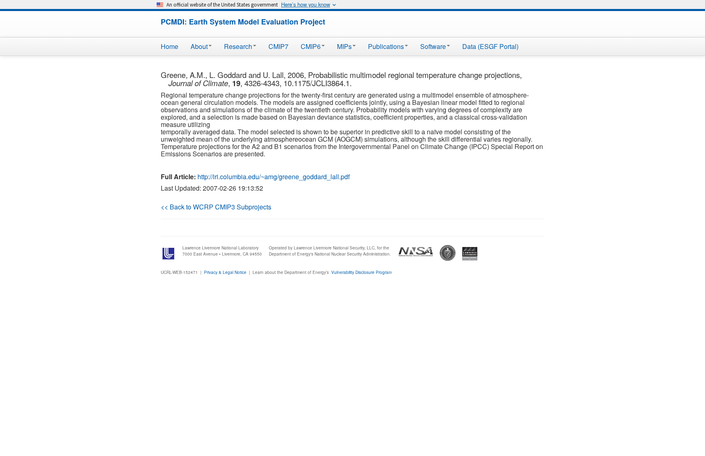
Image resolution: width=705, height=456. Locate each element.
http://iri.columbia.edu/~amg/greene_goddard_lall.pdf (273, 176)
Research (238, 46)
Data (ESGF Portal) (490, 46)
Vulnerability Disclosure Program (361, 272)
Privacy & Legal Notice (225, 272)
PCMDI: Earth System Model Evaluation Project (243, 21)
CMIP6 (311, 46)
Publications (386, 46)
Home (169, 46)
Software (433, 46)
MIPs (344, 46)
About (199, 46)
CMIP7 (278, 46)
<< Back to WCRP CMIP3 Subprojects (216, 206)
